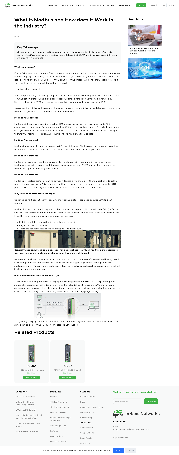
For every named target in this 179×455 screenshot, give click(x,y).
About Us (123, 5)
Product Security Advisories (92, 407)
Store (141, 5)
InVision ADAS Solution (26, 410)
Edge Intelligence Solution (27, 431)
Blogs (82, 402)
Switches (54, 431)
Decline (131, 450)
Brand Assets (86, 438)
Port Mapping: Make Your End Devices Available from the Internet (144, 51)
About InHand (86, 428)
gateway (23, 321)
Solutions (79, 5)
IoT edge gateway (58, 282)
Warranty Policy (87, 412)
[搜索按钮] (164, 5)
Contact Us (85, 443)
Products (66, 5)
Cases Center (95, 5)
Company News (87, 433)
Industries (52, 5)
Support (110, 5)
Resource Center (87, 397)
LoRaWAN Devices (58, 441)
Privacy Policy (86, 418)
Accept (119, 450)
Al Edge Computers (58, 402)
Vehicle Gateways (58, 412)
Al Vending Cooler (58, 426)
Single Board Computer (60, 407)
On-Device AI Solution (25, 397)
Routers (53, 397)
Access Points (56, 436)
